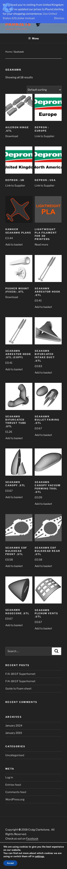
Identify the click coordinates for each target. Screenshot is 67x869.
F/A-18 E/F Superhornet (20, 674)
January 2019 (13, 733)
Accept (10, 863)
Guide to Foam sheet (18, 688)
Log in (9, 777)
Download (11, 136)
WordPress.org (14, 799)
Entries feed (13, 784)
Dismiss (59, 18)
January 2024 (13, 725)
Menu (35, 38)
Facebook (32, 838)
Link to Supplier (44, 136)
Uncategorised (14, 755)
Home (8, 51)
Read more (41, 244)
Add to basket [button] (14, 244)
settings (39, 856)
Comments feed (15, 792)
